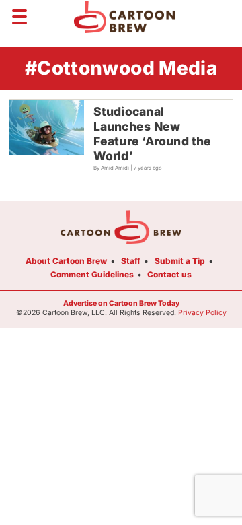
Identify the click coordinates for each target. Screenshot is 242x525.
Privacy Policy (202, 312)
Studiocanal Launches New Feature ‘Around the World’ (152, 133)
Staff (130, 261)
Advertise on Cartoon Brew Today (121, 303)
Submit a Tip (180, 261)
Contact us (169, 274)
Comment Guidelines (92, 274)
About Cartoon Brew (66, 261)
